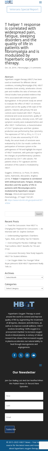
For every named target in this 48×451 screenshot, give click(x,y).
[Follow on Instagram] (27, 355)
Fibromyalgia (23, 67)
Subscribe (10, 429)
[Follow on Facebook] (14, 355)
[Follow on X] (21, 355)
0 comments (36, 67)
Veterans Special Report (24, 9)
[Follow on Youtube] (33, 355)
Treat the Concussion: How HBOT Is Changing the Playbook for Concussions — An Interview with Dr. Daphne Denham (24, 228)
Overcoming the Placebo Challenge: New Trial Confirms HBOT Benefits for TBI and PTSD (23, 246)
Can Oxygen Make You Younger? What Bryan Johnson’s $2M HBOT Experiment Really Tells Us (24, 263)
